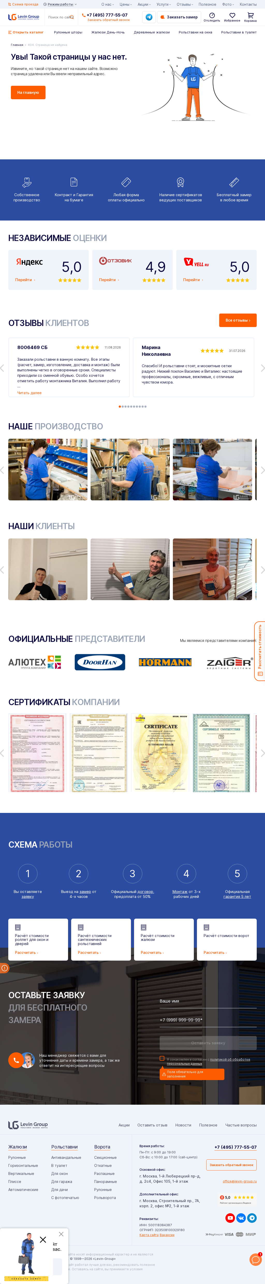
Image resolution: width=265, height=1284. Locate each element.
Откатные (103, 1165)
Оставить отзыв (152, 1125)
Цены (124, 4)
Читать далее (29, 393)
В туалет (59, 1165)
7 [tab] (137, 407)
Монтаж (180, 891)
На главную (28, 92)
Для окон (59, 1173)
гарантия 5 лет (237, 896)
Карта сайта (149, 1235)
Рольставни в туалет (239, 32)
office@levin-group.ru (240, 1181)
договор (145, 891)
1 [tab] (120, 407)
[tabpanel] (69, 367)
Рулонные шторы (68, 32)
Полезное (207, 4)
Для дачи (59, 1189)
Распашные (104, 1173)
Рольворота (105, 1197)
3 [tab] (125, 407)
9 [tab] (143, 407)
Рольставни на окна (195, 32)
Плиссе (14, 1181)
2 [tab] (123, 407)
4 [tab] (128, 407)
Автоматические (23, 1189)
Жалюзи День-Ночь (108, 32)
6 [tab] (134, 407)
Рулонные (17, 1157)
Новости (183, 1125)
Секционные (105, 1157)
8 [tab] (140, 407)
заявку (27, 896)
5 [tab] (131, 407)
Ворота (102, 1147)
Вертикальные (21, 1173)
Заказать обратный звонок (231, 1165)
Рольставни (64, 1147)
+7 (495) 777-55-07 (107, 15)
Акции (143, 4)
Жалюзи (17, 1147)
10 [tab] (145, 407)
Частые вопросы (241, 1125)
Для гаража (61, 1181)
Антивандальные (66, 1157)
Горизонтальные (23, 1165)
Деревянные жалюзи (152, 32)
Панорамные (105, 1181)
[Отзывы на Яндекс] (237, 1199)
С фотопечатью (65, 1197)
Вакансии (167, 1235)
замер (85, 891)
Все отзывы (237, 320)
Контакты (248, 4)
